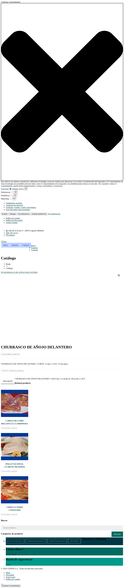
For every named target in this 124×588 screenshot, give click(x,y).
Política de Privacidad (14, 220)
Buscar (117, 534)
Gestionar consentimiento (11, 586)
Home (8, 264)
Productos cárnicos (16, 371)
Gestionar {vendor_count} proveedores (21, 207)
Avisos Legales (11, 223)
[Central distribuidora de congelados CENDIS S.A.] (4, 241)
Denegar (13, 214)
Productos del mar (57, 541)
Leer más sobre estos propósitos (18, 210)
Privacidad (10, 575)
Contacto (25, 245)
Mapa (8, 573)
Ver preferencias (23, 214)
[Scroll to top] (2, 583)
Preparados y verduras (12, 541)
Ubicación (86, 544)
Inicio (5, 245)
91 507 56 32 (13, 233)
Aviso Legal (10, 577)
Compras (11, 235)
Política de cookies (13, 218)
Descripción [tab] (8, 381)
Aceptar (4, 214)
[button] (62, 92)
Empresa (15, 245)
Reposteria (74, 541)
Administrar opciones (14, 203)
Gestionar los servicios (14, 205)
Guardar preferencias (39, 214)
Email (8, 564)
